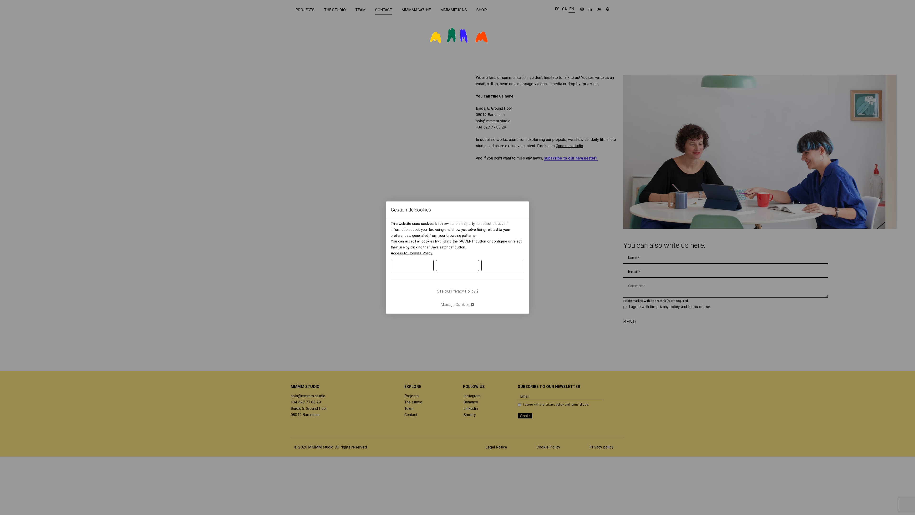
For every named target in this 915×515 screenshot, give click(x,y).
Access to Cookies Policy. (412, 253)
